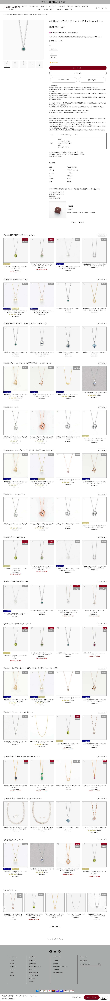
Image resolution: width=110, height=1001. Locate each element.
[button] (13, 314)
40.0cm (53, 57)
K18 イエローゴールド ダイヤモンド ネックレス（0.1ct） (55, 915)
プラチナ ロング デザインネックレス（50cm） (76, 915)
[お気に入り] (102, 7)
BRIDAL (77, 6)
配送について (53, 196)
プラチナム (54, 49)
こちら (81, 152)
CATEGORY (52, 6)
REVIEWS (59, 9)
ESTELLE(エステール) (72, 170)
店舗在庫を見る (92, 80)
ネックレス (19, 14)
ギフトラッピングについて (56, 192)
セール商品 (13, 963)
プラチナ (69, 181)
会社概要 (55, 960)
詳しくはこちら (95, 189)
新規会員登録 (83, 960)
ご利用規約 (56, 969)
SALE (39, 9)
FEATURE (85, 6)
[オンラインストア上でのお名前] (50, 951)
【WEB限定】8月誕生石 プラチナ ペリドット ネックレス (33, 915)
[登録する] (99, 964)
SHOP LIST (68, 9)
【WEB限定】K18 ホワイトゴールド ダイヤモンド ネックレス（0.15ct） (97, 916)
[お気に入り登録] (5, 239)
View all (101, 235)
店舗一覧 (12, 975)
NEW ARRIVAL (33, 6)
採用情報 (55, 963)
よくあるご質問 (33, 975)
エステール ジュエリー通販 (9, 14)
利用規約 (31, 981)
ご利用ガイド (32, 960)
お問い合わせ (32, 963)
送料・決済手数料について (56, 194)
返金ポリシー (32, 978)
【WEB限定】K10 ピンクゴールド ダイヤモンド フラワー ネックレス (13, 916)
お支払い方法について (35, 966)
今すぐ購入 (78, 73)
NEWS (46, 9)
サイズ (51, 53)
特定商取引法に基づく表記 (60, 966)
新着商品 (12, 960)
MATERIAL (62, 6)
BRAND (24, 6)
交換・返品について (54, 198)
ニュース (12, 972)
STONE (70, 6)
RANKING (43, 6)
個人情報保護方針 (58, 972)
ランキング (13, 966)
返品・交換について (34, 972)
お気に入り (13, 969)
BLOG (52, 9)
